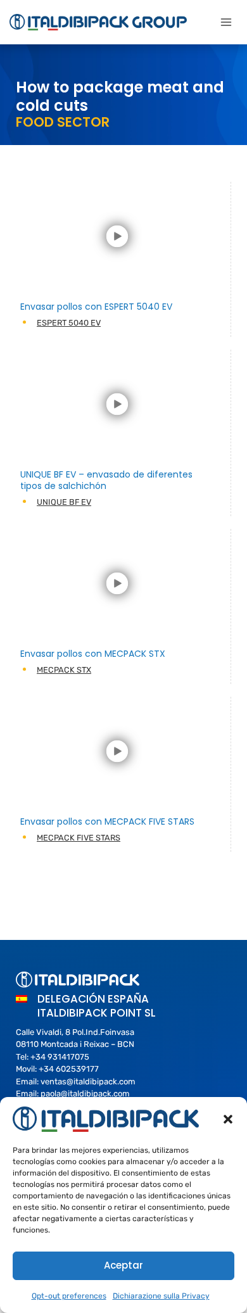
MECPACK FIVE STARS (78, 837)
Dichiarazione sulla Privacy (161, 1295)
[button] (228, 1119)
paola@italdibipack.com (85, 1093)
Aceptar (123, 1265)
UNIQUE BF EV (64, 502)
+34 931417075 (59, 1057)
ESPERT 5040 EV (69, 322)
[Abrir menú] (226, 22)
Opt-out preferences (69, 1295)
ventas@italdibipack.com (88, 1081)
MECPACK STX (64, 670)
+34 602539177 (69, 1069)
